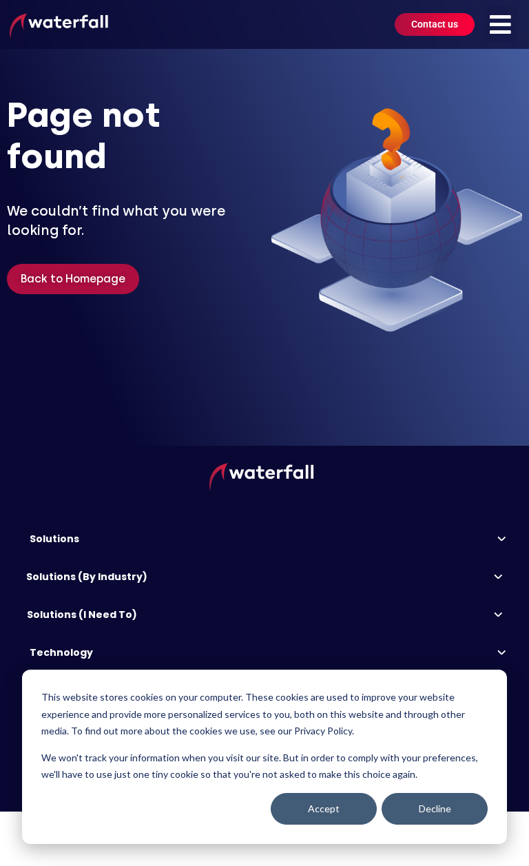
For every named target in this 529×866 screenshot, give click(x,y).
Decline (435, 808)
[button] (500, 24)
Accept (324, 808)
